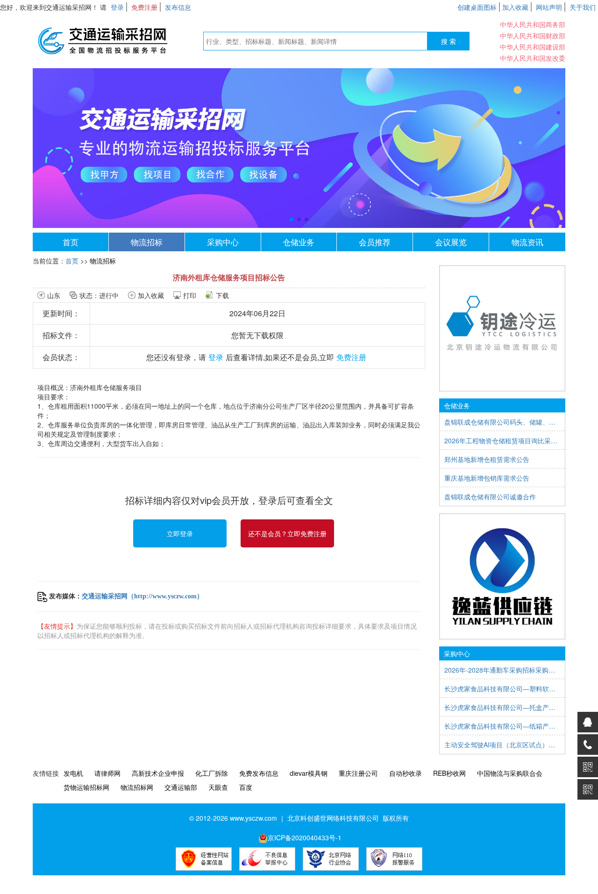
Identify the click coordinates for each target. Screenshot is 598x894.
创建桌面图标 (477, 7)
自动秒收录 (405, 773)
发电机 (73, 773)
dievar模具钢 (308, 773)
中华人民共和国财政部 (532, 35)
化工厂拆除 (211, 773)
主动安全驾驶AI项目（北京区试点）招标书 (502, 744)
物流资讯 (527, 242)
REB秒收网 (449, 773)
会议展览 (451, 242)
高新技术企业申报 (158, 773)
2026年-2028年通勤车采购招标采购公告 (502, 669)
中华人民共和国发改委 (532, 58)
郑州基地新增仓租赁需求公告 (486, 459)
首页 (70, 242)
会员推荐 (375, 242)
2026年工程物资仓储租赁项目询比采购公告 (502, 440)
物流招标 (147, 242)
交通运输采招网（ (108, 596)
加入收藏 (515, 7)
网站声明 (549, 7)
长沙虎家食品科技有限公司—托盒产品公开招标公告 (502, 707)
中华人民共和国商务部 (532, 24)
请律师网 (107, 773)
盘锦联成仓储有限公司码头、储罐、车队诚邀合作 (502, 421)
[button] (291, 219)
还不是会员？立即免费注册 (287, 533)
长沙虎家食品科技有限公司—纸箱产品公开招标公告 (502, 726)
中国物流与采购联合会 (509, 773)
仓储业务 (298, 242)
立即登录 (180, 533)
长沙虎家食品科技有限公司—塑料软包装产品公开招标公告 (502, 688)
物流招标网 (137, 787)
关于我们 (583, 7)
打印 (189, 295)
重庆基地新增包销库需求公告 (486, 477)
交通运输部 (180, 787)
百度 (245, 787)
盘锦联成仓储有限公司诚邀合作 (490, 496)
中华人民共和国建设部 (532, 46)
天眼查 (218, 787)
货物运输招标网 (86, 787)
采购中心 (223, 242)
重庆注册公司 (358, 773)
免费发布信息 (258, 773)
